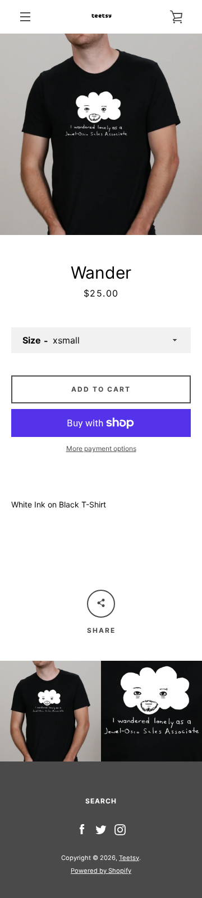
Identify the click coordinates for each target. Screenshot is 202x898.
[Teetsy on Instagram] (120, 829)
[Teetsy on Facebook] (82, 829)
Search (101, 801)
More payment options (101, 448)
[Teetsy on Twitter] (101, 829)
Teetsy (129, 858)
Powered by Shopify (101, 871)
